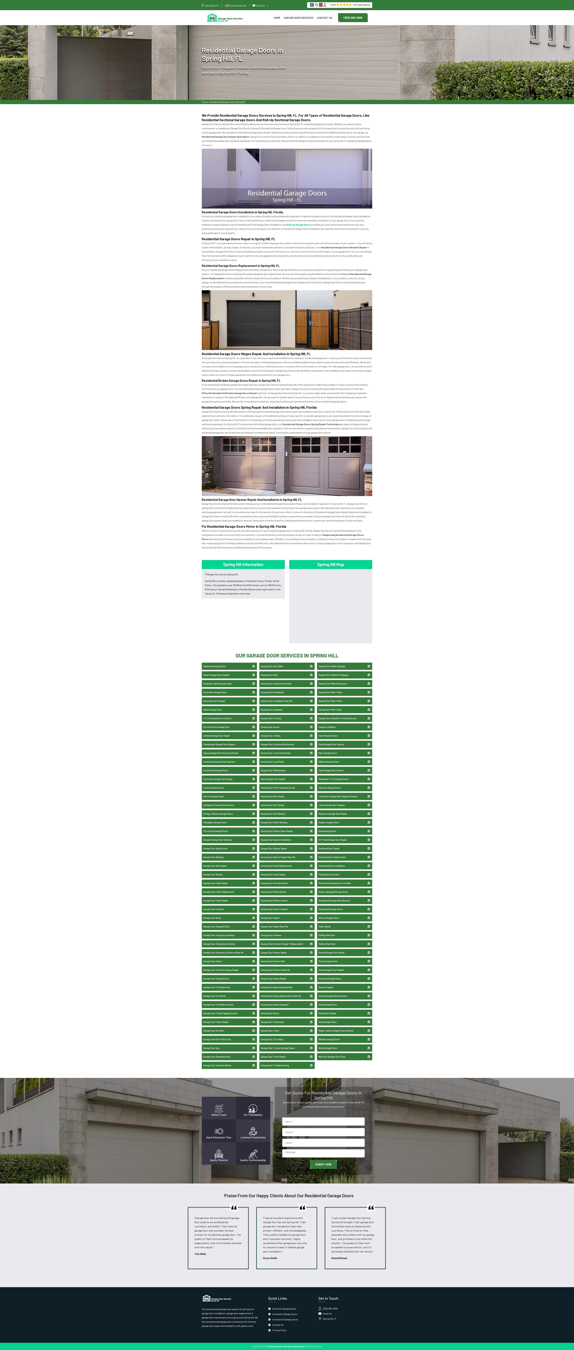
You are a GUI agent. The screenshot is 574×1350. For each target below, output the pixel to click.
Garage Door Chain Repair (215, 900)
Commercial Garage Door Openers (219, 761)
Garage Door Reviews (271, 935)
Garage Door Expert (212, 961)
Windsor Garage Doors (329, 1039)
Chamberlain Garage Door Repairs (219, 744)
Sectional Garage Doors (330, 978)
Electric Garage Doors (213, 796)
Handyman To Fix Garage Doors (333, 779)
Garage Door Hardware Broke (217, 1065)
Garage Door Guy (211, 1048)
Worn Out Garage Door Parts (332, 1056)
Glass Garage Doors (328, 753)
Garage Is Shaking (327, 727)
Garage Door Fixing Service (216, 978)
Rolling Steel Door (327, 944)
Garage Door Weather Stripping (333, 675)
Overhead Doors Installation (332, 865)
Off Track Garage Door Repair (333, 839)
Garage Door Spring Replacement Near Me (281, 996)
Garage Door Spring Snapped (274, 1004)
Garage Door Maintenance (273, 770)
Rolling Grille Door (327, 935)
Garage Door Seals (212, 918)
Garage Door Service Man (273, 961)
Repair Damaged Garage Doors (333, 891)
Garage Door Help (269, 675)
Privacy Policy (279, 1330)
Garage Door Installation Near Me (276, 701)
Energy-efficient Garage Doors (218, 813)
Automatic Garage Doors (215, 692)
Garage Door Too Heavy (272, 1039)
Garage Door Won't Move (330, 701)
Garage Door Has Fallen (272, 666)
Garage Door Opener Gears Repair (277, 831)
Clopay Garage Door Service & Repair (220, 753)
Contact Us (324, 17)
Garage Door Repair (270, 918)
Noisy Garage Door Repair (273, 779)
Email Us (260, 5)
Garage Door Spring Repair (273, 978)
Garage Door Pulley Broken (273, 891)
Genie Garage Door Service (331, 744)
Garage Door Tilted (270, 1030)
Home (277, 17)
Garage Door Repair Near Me (274, 926)
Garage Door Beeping (213, 857)
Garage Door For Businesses (216, 987)
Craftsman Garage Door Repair (218, 779)
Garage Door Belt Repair (214, 865)
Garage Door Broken (213, 874)
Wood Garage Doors (328, 1048)
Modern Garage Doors (329, 822)
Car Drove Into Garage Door (216, 727)
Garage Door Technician (272, 1022)
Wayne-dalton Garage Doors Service (336, 1030)
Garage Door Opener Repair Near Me (278, 857)
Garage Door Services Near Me (275, 970)
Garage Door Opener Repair (274, 848)
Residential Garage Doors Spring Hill (227, 102)
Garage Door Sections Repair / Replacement (282, 944)
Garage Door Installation (272, 692)
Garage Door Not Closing (272, 796)
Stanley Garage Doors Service (333, 996)
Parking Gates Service (329, 874)
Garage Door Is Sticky (271, 718)
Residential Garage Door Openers (334, 900)
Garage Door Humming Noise (216, 1056)
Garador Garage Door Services (217, 839)
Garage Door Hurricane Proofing (276, 683)
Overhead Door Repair (329, 848)
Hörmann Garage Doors (330, 787)
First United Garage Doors (215, 831)
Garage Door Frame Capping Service (220, 1013)
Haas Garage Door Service (331, 770)
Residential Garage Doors (331, 909)
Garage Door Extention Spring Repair (220, 970)
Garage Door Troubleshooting (275, 1065)
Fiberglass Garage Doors (215, 822)
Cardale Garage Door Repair (216, 735)
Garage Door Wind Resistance (333, 683)
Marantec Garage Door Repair (333, 813)
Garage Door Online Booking (274, 822)
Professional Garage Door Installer (335, 883)
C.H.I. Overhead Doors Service (217, 718)
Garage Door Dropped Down (216, 926)
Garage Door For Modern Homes (218, 1004)
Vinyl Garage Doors (327, 1022)
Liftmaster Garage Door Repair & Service (338, 796)
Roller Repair (325, 926)
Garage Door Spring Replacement (277, 987)
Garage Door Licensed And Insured (277, 744)
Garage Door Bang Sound (215, 848)
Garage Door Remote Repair (274, 909)
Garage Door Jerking (270, 735)
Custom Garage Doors (213, 787)
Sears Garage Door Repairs (331, 970)
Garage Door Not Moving (272, 805)
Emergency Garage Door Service (218, 805)
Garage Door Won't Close (330, 692)
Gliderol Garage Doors (329, 761)
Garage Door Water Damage (332, 666)
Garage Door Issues (270, 727)
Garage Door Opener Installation (276, 839)
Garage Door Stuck (270, 1013)
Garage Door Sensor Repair (274, 952)
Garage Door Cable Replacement (218, 891)
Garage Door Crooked (213, 909)
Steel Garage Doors (328, 1004)
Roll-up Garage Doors (329, 918)
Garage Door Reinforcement (274, 900)
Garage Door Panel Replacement (276, 865)
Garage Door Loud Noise (272, 761)
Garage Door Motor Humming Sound (278, 787)
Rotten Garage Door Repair (332, 952)
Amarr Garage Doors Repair (216, 675)
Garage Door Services (298, 17)
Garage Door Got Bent (213, 1030)
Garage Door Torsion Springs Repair (278, 1048)
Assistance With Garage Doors (217, 683)
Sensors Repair (326, 987)
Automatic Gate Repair (214, 701)
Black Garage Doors (212, 709)
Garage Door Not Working (273, 813)
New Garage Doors (327, 831)
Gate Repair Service (328, 735)
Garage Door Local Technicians (276, 753)
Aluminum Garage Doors (214, 666)
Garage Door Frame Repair (216, 1022)
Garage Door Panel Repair (273, 874)
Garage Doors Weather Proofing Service (338, 718)
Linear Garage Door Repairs (332, 805)
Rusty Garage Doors (328, 961)
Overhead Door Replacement (332, 857)
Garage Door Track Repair (273, 1056)
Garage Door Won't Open (330, 709)
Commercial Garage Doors (215, 770)
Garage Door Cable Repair (215, 883)
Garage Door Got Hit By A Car (217, 1039)
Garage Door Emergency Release (219, 935)
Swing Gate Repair (327, 1013)
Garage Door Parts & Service (274, 883)
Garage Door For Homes (214, 996)
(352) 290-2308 (353, 17)
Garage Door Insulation (272, 709)
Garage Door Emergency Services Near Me (223, 952)
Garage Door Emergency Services (219, 944)
